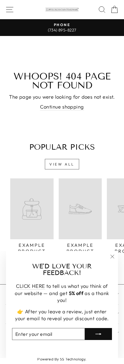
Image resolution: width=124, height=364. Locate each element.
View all (62, 164)
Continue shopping (62, 106)
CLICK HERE (30, 286)
